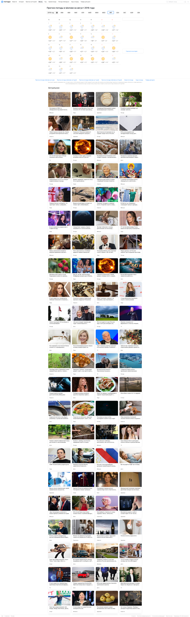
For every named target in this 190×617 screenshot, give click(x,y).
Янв (62, 12)
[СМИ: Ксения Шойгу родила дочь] (59, 459)
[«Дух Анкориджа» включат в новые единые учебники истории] (59, 507)
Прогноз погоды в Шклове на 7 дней (89, 80)
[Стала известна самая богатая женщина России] (83, 602)
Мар (75, 12)
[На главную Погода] (6, 2)
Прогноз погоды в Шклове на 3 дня (44, 80)
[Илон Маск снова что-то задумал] (130, 388)
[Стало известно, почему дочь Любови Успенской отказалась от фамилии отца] (59, 293)
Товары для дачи (150, 80)
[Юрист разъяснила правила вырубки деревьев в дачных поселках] (59, 246)
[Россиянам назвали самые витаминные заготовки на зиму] (107, 602)
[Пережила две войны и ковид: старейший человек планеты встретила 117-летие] (107, 174)
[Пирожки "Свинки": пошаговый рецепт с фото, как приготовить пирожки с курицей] (83, 364)
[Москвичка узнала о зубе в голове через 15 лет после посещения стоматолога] (130, 507)
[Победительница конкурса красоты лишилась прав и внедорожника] (83, 388)
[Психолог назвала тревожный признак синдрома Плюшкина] (83, 293)
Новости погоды (128, 80)
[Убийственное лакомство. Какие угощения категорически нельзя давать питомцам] (59, 127)
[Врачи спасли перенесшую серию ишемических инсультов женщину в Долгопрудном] (59, 483)
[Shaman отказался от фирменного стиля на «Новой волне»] (130, 317)
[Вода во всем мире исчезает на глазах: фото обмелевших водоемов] (83, 198)
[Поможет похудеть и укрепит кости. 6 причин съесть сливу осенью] (107, 198)
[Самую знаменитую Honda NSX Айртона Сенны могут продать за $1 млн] (83, 578)
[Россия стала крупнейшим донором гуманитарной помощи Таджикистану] (107, 459)
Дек (138, 12)
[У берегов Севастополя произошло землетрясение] (130, 364)
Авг (110, 12)
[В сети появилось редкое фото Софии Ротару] (59, 222)
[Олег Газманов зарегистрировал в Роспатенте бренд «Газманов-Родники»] (107, 341)
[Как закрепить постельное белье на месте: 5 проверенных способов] (59, 341)
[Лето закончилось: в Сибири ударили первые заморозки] (83, 246)
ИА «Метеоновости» (184, 616)
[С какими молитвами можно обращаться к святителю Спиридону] (130, 174)
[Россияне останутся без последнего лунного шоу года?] (107, 412)
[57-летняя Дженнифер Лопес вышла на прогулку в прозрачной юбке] (130, 222)
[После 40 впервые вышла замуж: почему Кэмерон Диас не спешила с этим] (83, 341)
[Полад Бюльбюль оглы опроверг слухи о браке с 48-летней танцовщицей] (107, 246)
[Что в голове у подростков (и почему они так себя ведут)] (130, 554)
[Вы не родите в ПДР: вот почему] (130, 459)
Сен (117, 12)
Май (89, 12)
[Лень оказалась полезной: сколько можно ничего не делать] (130, 412)
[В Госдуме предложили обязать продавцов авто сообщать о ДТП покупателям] (83, 554)
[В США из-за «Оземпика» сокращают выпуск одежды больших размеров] (130, 198)
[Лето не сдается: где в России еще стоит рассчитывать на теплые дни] (107, 317)
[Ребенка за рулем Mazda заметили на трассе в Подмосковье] (83, 459)
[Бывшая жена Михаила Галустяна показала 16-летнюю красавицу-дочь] (83, 103)
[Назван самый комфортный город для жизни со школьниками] (59, 436)
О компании (7, 616)
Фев (69, 12)
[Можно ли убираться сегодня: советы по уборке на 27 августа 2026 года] (83, 531)
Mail (2, 616)
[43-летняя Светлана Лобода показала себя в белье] (59, 151)
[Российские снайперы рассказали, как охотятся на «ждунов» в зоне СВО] (107, 436)
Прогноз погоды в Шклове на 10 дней (112, 80)
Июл (103, 12)
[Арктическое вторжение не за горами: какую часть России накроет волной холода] (107, 127)
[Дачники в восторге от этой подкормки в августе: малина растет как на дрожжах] (59, 269)
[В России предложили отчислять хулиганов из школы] (107, 578)
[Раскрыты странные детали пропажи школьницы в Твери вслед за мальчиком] (130, 151)
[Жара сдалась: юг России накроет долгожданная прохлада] (130, 246)
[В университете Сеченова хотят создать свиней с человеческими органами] (107, 151)
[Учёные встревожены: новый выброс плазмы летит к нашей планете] (107, 269)
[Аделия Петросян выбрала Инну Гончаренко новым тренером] (83, 483)
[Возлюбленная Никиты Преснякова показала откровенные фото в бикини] (107, 364)
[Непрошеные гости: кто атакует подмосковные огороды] (59, 174)
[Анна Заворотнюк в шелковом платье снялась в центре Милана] (130, 436)
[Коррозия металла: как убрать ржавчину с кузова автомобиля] (59, 412)
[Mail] (2, 2)
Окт (124, 12)
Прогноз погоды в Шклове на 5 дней (67, 80)
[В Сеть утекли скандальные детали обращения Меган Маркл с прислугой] (59, 531)
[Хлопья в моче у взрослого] (130, 531)
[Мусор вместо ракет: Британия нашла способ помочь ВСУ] (107, 531)
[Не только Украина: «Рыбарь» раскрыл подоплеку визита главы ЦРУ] (130, 602)
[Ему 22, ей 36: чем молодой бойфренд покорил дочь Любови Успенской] (83, 269)
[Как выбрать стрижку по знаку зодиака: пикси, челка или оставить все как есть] (107, 507)
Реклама (12, 616)
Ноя (131, 12)
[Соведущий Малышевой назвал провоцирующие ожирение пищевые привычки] (107, 103)
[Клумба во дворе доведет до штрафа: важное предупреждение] (130, 103)
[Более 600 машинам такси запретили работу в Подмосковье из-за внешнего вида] (130, 269)
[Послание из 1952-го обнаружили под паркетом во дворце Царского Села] (59, 103)
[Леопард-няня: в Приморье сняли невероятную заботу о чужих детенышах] (59, 364)
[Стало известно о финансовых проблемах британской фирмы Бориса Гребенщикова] (59, 578)
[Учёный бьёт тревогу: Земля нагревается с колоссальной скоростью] (83, 222)
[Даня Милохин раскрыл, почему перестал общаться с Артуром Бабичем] (130, 578)
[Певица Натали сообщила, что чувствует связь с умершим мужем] (59, 198)
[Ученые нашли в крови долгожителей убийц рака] (59, 388)
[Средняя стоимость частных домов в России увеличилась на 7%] (107, 554)
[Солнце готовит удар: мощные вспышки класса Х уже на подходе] (83, 151)
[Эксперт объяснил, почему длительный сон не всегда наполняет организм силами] (107, 222)
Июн (96, 12)
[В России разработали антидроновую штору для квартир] (130, 127)
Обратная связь (169, 616)
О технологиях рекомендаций (158, 616)
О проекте (133, 616)
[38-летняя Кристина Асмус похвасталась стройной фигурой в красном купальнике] (83, 507)
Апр (82, 12)
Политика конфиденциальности (144, 616)
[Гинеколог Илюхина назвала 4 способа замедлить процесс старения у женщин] (83, 127)
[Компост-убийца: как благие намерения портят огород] (83, 436)
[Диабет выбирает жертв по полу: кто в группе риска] (83, 174)
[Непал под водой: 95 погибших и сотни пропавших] (59, 317)
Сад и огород (139, 80)
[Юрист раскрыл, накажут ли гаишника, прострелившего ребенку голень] (107, 293)
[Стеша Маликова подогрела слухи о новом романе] (130, 293)
